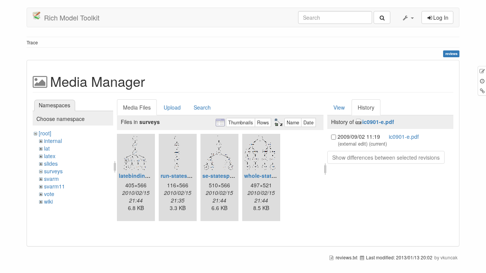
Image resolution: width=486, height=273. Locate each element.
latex (49, 156)
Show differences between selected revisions (386, 157)
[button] (408, 17)
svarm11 (54, 186)
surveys (53, 171)
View (339, 107)
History (366, 107)
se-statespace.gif (224, 175)
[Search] (382, 17)
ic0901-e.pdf (378, 122)
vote (49, 194)
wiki (48, 201)
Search (202, 107)
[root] (45, 133)
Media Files (137, 107)
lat (47, 148)
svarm (51, 178)
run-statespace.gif (184, 175)
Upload (172, 107)
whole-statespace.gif (271, 175)
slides (51, 163)
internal (53, 140)
